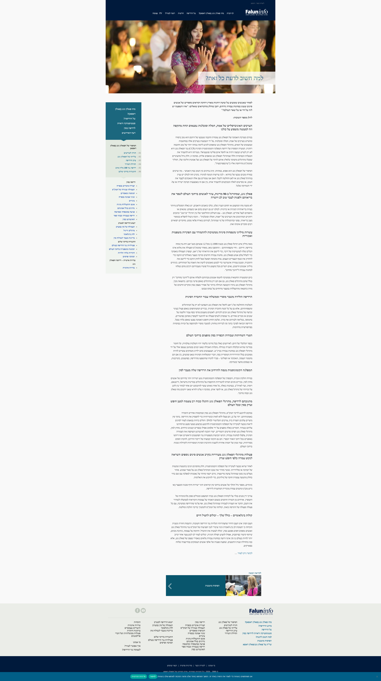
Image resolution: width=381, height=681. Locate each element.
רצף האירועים (128, 132)
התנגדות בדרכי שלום (127, 171)
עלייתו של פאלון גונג (228, 628)
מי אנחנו (136, 642)
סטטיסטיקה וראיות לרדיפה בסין (257, 633)
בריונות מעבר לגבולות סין (124, 238)
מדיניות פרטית (186, 665)
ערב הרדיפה (131, 160)
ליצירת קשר (260, 3)
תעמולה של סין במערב (125, 227)
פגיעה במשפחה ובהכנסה (193, 644)
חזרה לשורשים (130, 153)
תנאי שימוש (172, 665)
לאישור (153, 676)
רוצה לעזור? (170, 13)
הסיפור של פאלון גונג (227, 622)
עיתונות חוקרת (133, 630)
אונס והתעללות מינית (126, 204)
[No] (377, 676)
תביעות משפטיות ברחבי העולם (122, 249)
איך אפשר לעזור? (132, 646)
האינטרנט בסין (129, 219)
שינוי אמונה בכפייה (127, 197)
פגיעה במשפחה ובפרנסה (124, 212)
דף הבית (230, 13)
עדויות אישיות (129, 268)
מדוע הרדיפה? (265, 626)
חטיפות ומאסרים (128, 193)
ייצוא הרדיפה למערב (126, 223)
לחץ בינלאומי (129, 234)
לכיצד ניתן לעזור (245, 553)
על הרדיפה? (129, 118)
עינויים (132, 201)
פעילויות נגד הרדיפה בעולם (123, 245)
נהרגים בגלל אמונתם (126, 208)
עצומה (155, 13)
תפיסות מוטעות (264, 640)
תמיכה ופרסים (129, 256)
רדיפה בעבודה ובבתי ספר (124, 216)
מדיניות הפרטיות (139, 676)
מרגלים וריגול (129, 230)
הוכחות (137, 622)
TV (160, 13)
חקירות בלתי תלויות (126, 253)
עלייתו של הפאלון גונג (127, 157)
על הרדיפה (191, 13)
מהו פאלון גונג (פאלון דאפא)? (211, 13)
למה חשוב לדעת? (264, 637)
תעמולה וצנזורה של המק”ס (123, 189)
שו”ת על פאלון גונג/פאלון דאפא (257, 644)
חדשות (181, 13)
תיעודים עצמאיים (132, 628)
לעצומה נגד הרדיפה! (131, 649)
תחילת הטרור (130, 164)
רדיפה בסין (130, 182)
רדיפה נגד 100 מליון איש (125, 168)
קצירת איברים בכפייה (126, 186)
